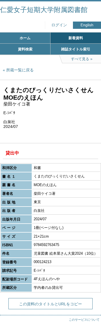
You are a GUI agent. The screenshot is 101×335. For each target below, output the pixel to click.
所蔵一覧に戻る (20, 70)
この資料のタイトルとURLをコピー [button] (50, 304)
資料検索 (25, 49)
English (87, 25)
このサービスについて (84, 319)
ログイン (59, 25)
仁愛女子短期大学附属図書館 (44, 9)
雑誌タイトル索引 (75, 49)
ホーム (25, 38)
